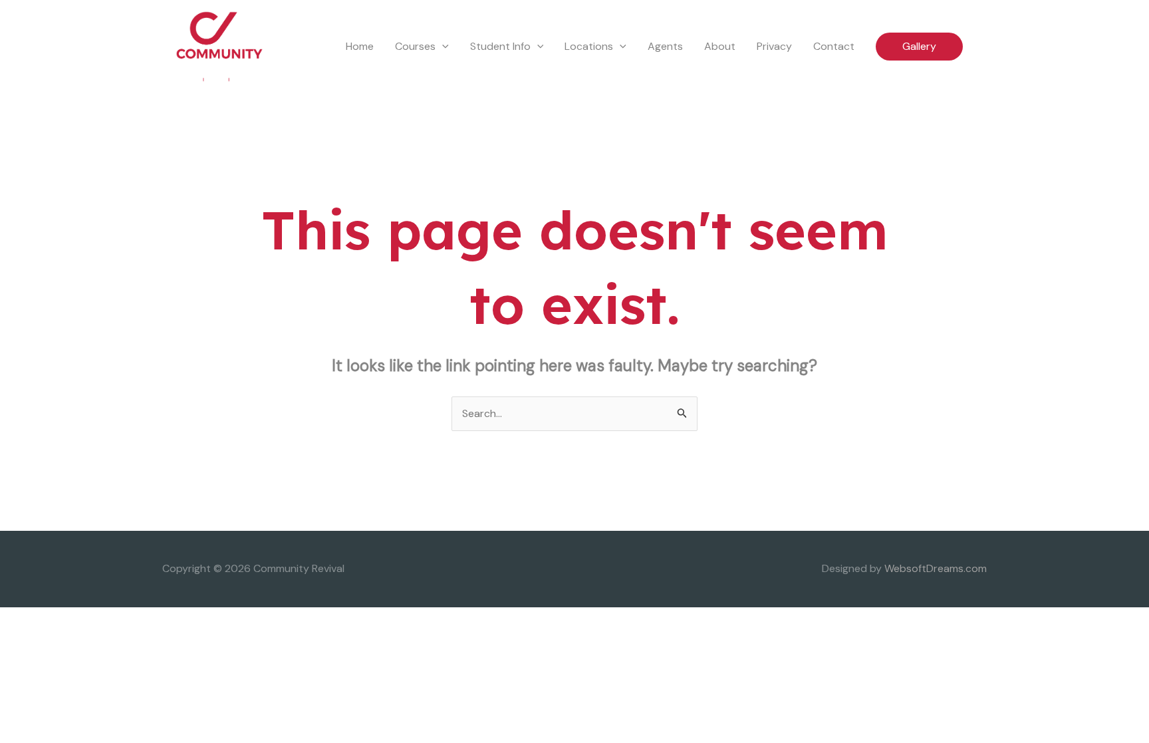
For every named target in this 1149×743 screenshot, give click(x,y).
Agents (665, 46)
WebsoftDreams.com (935, 568)
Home (360, 46)
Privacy (774, 46)
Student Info (500, 46)
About (719, 46)
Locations (589, 46)
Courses (415, 46)
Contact (833, 46)
